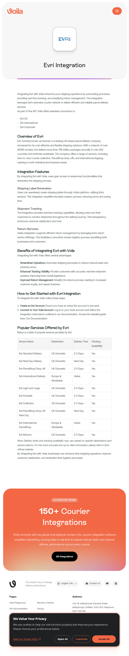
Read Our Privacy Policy (25, 639)
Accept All (104, 639)
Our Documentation (36, 318)
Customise (81, 639)
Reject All (63, 639)
